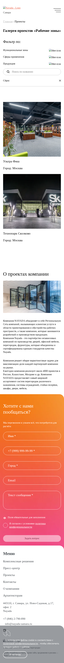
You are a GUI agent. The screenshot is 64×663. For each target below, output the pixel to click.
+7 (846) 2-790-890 (14, 618)
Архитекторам (12, 595)
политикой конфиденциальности (20, 643)
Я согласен (15, 654)
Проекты (9, 575)
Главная (8, 21)
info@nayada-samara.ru (18, 623)
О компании (11, 588)
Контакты (9, 581)
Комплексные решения (18, 561)
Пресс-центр (11, 568)
